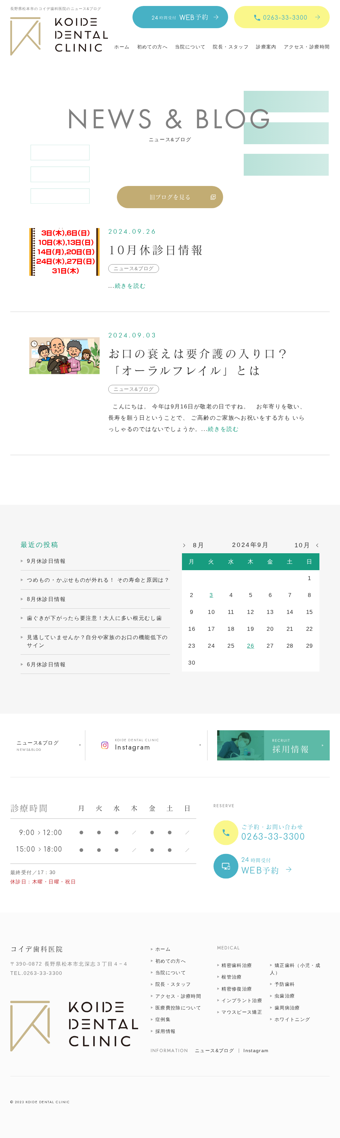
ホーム (121, 47)
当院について (190, 47)
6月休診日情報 (46, 664)
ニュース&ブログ (38, 743)
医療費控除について (178, 1007)
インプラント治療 (241, 1000)
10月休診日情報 (156, 250)
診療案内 (266, 47)
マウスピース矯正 (241, 1012)
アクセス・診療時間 (307, 47)
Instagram (256, 1050)
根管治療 (231, 977)
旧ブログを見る (170, 197)
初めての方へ (152, 47)
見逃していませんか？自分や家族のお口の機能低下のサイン (97, 641)
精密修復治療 (236, 989)
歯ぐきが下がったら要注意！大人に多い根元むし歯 (94, 618)
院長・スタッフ (231, 47)
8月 (199, 545)
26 (250, 646)
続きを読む (130, 286)
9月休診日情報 (46, 561)
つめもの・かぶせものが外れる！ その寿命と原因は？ (98, 580)
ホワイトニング (292, 1019)
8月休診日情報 (46, 599)
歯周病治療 (287, 1007)
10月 (303, 545)
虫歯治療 (285, 995)
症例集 (163, 1019)
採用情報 (165, 1031)
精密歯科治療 (236, 965)
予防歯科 (285, 984)
